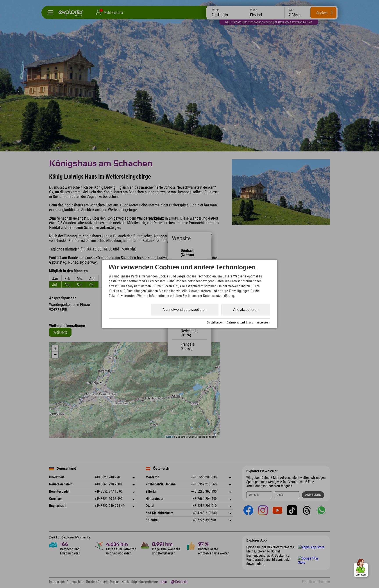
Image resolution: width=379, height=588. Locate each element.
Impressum (263, 322)
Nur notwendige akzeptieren (185, 309)
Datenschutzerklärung (240, 322)
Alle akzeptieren (245, 309)
